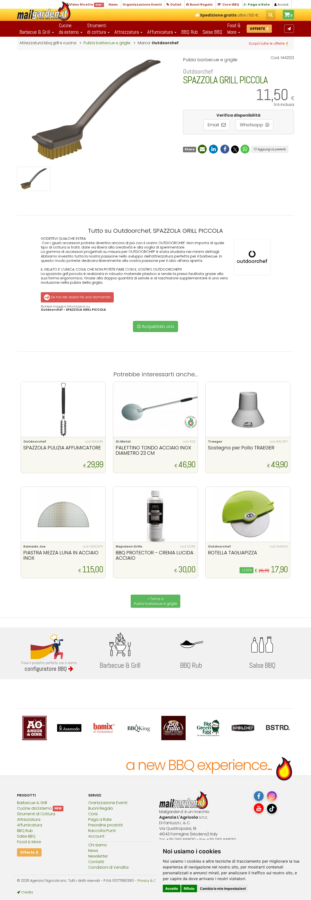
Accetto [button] (171, 888)
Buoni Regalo (100, 808)
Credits (26, 892)
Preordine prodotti (105, 825)
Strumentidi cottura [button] (97, 28)
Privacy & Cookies (152, 880)
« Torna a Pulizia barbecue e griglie (155, 601)
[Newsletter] (289, 29)
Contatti (96, 862)
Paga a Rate (100, 819)
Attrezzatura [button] (127, 32)
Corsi (93, 814)
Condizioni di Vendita (108, 867)
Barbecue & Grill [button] (35, 32)
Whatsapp (252, 125)
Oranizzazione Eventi (107, 803)
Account (96, 836)
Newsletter (98, 856)
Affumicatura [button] (160, 32)
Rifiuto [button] (189, 888)
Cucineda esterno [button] (69, 28)
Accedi (282, 4)
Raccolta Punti (102, 830)
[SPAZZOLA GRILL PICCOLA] (33, 179)
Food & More (29, 842)
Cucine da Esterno (34, 808)
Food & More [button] (234, 28)
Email (213, 125)
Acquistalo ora (157, 326)
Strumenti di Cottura (36, 814)
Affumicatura (29, 825)
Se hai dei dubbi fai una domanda (80, 296)
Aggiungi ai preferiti (271, 149)
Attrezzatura (28, 819)
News (93, 850)
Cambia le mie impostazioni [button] (223, 888)
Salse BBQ (212, 32)
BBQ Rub (189, 32)
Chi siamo (97, 845)
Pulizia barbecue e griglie (107, 43)
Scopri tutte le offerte (267, 43)
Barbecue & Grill (32, 803)
